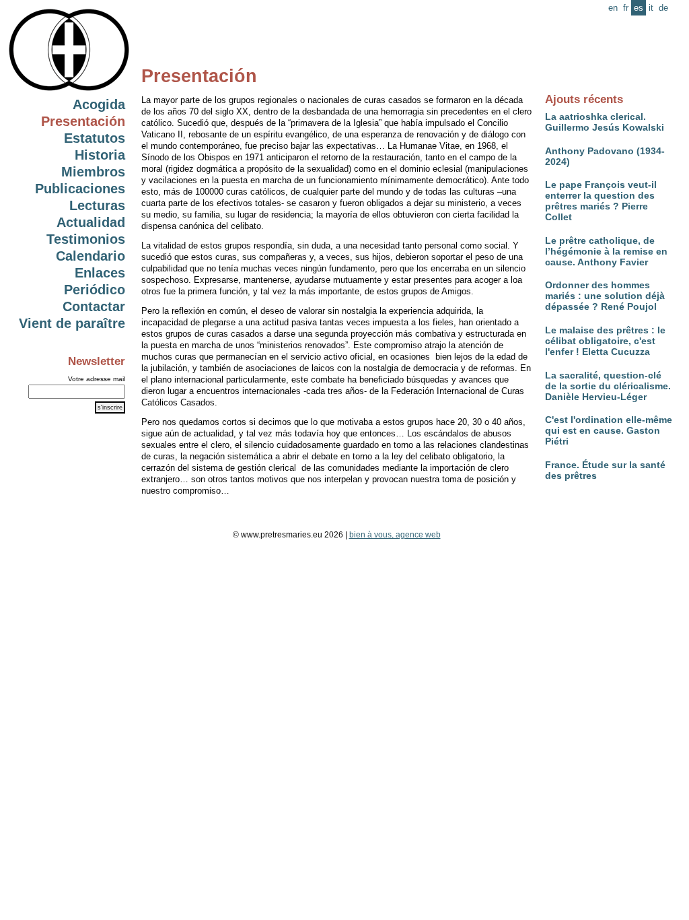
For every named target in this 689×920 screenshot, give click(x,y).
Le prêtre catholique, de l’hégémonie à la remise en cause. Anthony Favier (606, 251)
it (651, 8)
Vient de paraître (72, 323)
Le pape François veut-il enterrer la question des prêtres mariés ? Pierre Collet (601, 200)
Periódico (94, 289)
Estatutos (94, 138)
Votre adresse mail (96, 379)
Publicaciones (80, 188)
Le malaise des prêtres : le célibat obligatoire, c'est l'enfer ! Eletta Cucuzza (605, 341)
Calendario (90, 256)
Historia (100, 154)
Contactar (94, 306)
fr (625, 8)
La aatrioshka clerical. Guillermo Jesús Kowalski (604, 122)
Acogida (99, 104)
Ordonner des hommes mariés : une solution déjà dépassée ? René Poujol (605, 296)
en (613, 8)
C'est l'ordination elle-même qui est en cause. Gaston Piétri (608, 430)
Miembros (93, 171)
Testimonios (85, 239)
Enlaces (100, 272)
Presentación (83, 121)
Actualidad (91, 222)
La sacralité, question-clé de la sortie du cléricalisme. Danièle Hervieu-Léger (608, 386)
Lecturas (97, 205)
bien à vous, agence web (395, 534)
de (663, 8)
